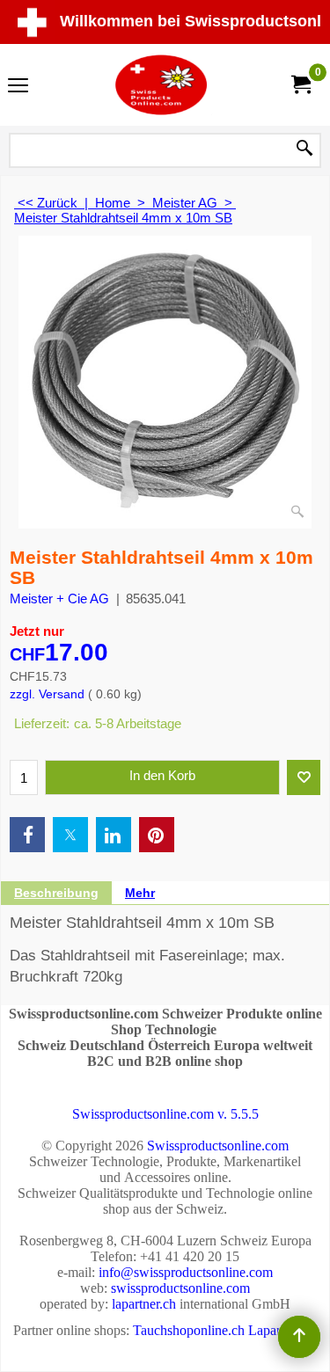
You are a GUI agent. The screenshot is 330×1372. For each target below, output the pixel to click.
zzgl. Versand (47, 694)
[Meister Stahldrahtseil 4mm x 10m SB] (165, 382)
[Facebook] (27, 834)
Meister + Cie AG (59, 598)
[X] (70, 834)
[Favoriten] (303, 777)
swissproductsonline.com (180, 1288)
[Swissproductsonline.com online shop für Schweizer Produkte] (162, 85)
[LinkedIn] (113, 834)
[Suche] (304, 149)
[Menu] (18, 87)
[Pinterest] (156, 834)
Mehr (140, 893)
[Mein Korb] (300, 85)
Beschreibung (56, 893)
